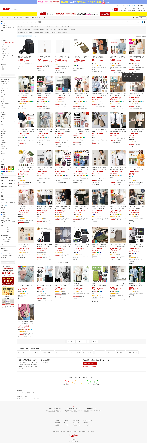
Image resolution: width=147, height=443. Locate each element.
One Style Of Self (133, 223)
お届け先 (3, 207)
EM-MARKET (22, 257)
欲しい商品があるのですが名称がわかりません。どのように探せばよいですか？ (36, 362)
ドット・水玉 (4, 148)
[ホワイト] (7, 167)
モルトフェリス (23, 224)
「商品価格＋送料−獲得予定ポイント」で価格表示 (27, 22)
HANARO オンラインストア (117, 108)
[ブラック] (2, 167)
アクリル (3, 94)
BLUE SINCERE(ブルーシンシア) (118, 184)
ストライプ (3, 142)
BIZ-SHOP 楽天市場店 (116, 142)
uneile (131, 297)
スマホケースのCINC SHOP (25, 299)
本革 (2, 85)
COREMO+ (132, 263)
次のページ (95, 341)
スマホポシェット (100, 352)
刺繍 (2, 144)
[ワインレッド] (4, 169)
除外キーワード (4, 257)
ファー (2, 96)
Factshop (77, 259)
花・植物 (3, 133)
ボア (2, 105)
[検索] (116, 9)
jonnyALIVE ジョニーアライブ (63, 146)
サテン (2, 116)
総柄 (2, 135)
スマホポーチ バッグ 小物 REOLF (118, 72)
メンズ (2, 34)
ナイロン (3, 87)
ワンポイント (4, 127)
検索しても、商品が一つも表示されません (29, 366)
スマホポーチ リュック (75, 352)
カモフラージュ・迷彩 (5, 131)
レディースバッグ (40, 392)
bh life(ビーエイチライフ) (62, 106)
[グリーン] (13, 169)
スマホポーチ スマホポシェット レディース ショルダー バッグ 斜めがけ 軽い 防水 (26, 95)
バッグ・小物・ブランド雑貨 (23, 392)
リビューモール (96, 301)
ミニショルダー (120, 352)
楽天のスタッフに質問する (90, 363)
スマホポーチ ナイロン (61, 352)
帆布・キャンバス (5, 88)
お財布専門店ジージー (24, 186)
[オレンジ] (9, 169)
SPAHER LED (23, 69)
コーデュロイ (4, 114)
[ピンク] (2, 169)
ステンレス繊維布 (5, 103)
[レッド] (7, 169)
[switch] (13, 221)
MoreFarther (132, 146)
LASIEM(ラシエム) (97, 146)
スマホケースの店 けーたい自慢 (118, 299)
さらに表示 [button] (4, 60)
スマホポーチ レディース (47, 352)
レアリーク (40, 144)
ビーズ (2, 109)
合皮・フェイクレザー (5, 81)
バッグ (33, 392)
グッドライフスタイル (79, 298)
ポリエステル (4, 83)
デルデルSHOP (23, 108)
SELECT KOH (78, 144)
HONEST (132, 186)
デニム (2, 92)
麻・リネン (3, 107)
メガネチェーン (110, 352)
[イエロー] (11, 169)
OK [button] (140, 77)
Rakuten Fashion (41, 70)
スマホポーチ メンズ (23, 352)
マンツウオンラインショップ (62, 257)
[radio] (1, 23)
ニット (2, 101)
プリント (3, 137)
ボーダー (3, 153)
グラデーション (4, 140)
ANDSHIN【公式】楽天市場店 (26, 336)
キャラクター (4, 129)
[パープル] (7, 171)
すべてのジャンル (4, 17)
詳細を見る (64, 32)
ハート (2, 159)
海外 (6, 205)
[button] (141, 5)
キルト (2, 99)
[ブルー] (2, 171)
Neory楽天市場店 (41, 182)
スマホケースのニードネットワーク (45, 223)
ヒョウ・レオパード (5, 149)
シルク (2, 112)
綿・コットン (4, 90)
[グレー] (4, 167)
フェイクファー (4, 98)
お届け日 (3, 212)
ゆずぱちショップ (78, 182)
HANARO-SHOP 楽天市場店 (44, 108)
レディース (3, 33)
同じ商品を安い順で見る (63, 262)
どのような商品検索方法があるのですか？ (29, 364)
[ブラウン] (9, 167)
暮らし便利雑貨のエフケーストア (63, 182)
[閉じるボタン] (144, 27)
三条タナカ (77, 70)
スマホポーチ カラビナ (132, 352)
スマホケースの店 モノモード (99, 258)
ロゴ (2, 126)
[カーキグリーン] (13, 167)
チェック (3, 146)
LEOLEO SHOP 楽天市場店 (99, 106)
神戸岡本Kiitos (96, 221)
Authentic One (115, 221)
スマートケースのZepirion (62, 297)
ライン (2, 155)
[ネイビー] (4, 171)
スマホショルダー (35, 352)
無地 (2, 124)
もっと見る (21, 368)
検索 (8, 75)
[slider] (1, 69)
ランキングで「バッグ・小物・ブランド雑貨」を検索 (28, 398)
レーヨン (3, 110)
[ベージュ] (11, 167)
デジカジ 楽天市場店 (116, 259)
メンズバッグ (39, 394)
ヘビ (2, 157)
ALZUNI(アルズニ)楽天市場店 (99, 71)
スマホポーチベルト (87, 352)
